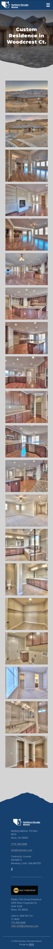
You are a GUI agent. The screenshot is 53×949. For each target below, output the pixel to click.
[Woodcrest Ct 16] (26, 615)
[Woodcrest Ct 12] (26, 477)
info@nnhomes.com (21, 850)
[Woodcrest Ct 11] (26, 442)
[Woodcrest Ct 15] (26, 580)
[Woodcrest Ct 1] (26, 98)
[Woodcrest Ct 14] (26, 546)
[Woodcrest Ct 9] (26, 373)
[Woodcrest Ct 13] (26, 511)
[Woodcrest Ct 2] (26, 132)
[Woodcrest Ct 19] (26, 718)
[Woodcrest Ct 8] (26, 339)
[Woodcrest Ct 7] (26, 305)
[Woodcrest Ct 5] (26, 235)
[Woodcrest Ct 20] (26, 753)
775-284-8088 (18, 922)
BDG (31, 944)
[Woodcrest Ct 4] (26, 201)
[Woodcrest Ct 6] (26, 270)
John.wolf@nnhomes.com (24, 926)
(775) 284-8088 (19, 844)
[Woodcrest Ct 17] (26, 649)
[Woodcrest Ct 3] (26, 167)
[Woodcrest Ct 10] (26, 408)
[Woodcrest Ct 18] (26, 684)
